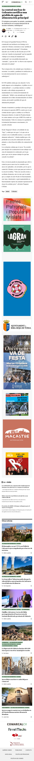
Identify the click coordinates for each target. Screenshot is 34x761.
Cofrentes (14, 191)
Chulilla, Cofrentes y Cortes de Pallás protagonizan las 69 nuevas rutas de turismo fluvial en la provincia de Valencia (16, 614)
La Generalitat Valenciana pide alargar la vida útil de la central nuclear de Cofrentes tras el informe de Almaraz (16, 581)
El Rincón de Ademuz (16, 642)
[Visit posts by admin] (4, 30)
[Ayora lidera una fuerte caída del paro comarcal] (17, 666)
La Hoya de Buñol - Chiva (9, 645)
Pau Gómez (6, 653)
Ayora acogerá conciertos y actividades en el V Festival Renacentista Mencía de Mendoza (16, 712)
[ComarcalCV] (17, 2)
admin (9, 28)
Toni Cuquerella (7, 585)
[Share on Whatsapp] (5, 36)
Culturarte (5, 707)
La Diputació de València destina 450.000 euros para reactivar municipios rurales (16, 649)
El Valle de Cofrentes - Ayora (11, 6)
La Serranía (25, 609)
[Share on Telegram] (9, 36)
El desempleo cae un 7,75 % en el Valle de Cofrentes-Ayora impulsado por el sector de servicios (17, 548)
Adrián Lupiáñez (7, 552)
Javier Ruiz (6, 716)
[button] (3, 2)
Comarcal (5, 642)
